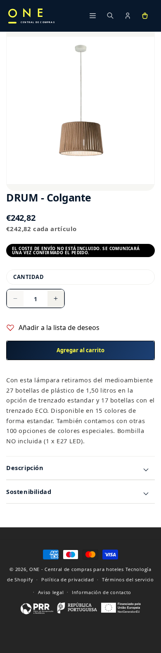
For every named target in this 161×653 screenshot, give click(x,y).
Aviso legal (51, 592)
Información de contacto (101, 592)
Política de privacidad (67, 579)
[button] (145, 15)
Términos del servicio (128, 579)
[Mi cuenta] (127, 15)
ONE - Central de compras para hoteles (76, 569)
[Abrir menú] (93, 15)
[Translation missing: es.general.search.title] (110, 15)
